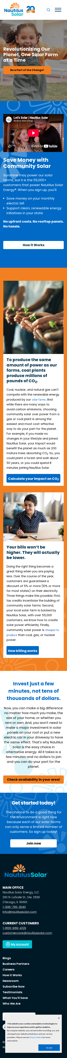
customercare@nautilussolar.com (27, 933)
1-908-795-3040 (14, 907)
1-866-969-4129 (14, 928)
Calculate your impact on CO (33, 478)
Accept (49, 1047)
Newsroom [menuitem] (11, 981)
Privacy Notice (36, 1037)
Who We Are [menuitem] (11, 1003)
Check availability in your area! (33, 779)
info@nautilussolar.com (20, 912)
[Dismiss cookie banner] (59, 1018)
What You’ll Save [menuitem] (15, 998)
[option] (33, 60)
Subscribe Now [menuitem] (14, 986)
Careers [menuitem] (8, 969)
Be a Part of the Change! (27, 70)
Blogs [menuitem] (7, 958)
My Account (20, 944)
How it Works (33, 245)
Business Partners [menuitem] (16, 964)
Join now (33, 843)
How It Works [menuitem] (12, 975)
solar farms (39, 399)
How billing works (22, 651)
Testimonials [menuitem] (12, 992)
